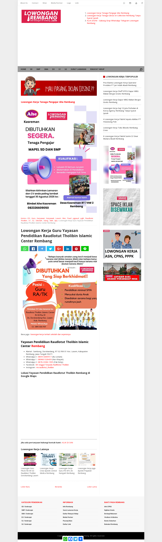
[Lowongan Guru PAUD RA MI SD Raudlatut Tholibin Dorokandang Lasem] (30, 459)
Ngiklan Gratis (109, 510)
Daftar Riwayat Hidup (70, 514)
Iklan (45, 3)
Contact (35, 3)
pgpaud (76, 218)
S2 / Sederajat (27, 524)
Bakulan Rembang (111, 524)
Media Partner (57, 3)
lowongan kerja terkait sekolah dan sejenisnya (50, 334)
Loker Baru (25, 487)
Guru (33, 218)
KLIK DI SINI (67, 442)
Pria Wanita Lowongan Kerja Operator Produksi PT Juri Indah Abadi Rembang (119, 83)
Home (23, 69)
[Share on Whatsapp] (24, 248)
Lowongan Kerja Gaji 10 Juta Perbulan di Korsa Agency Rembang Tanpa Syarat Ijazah (120, 110)
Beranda (58, 487)
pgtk (82, 218)
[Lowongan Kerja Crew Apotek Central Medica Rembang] (49, 459)
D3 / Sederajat (27, 517)
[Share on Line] (85, 248)
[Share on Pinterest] (76, 248)
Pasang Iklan (67, 521)
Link (77, 3)
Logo (69, 3)
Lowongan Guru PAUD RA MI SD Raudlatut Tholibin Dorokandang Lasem (29, 472)
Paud (69, 218)
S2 (66, 69)
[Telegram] (42, 248)
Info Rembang (68, 507)
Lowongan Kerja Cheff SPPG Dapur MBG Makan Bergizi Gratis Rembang (120, 92)
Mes (64, 218)
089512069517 (45, 356)
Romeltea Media (25, 540)
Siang (46, 220)
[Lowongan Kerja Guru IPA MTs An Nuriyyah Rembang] (68, 459)
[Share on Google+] (59, 248)
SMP (38, 69)
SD (31, 69)
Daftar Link (67, 524)
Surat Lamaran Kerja (70, 510)
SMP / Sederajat (27, 510)
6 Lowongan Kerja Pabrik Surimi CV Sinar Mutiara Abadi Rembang (120, 137)
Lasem (58, 218)
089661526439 (45, 359)
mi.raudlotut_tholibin (45, 367)
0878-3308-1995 (45, 362)
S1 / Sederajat (27, 521)
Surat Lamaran (78, 69)
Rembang (38, 346)
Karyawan (41, 218)
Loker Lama (92, 487)
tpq (56, 220)
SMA (46, 69)
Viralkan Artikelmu (111, 517)
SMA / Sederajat (27, 514)
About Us (24, 3)
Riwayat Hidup (97, 69)
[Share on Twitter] (50, 248)
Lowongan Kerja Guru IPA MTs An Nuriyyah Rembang (66, 470)
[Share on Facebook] (33, 248)
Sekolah (39, 220)
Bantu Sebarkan (110, 521)
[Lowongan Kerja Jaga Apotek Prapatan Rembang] (87, 459)
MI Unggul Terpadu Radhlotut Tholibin (52, 364)
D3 (53, 69)
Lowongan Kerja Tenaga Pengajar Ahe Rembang (108, 13)
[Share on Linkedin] (68, 248)
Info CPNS (108, 507)
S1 (60, 69)
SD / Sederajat (27, 507)
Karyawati (50, 218)
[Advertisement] (81, 47)
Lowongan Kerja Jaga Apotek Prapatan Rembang (86, 470)
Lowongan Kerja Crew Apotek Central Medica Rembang (48, 470)
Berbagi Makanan (110, 514)
